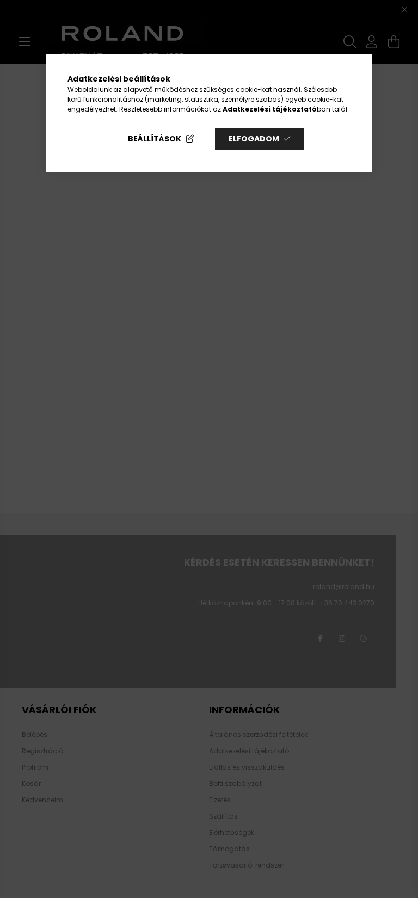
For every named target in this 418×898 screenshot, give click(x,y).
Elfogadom (254, 138)
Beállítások (154, 138)
